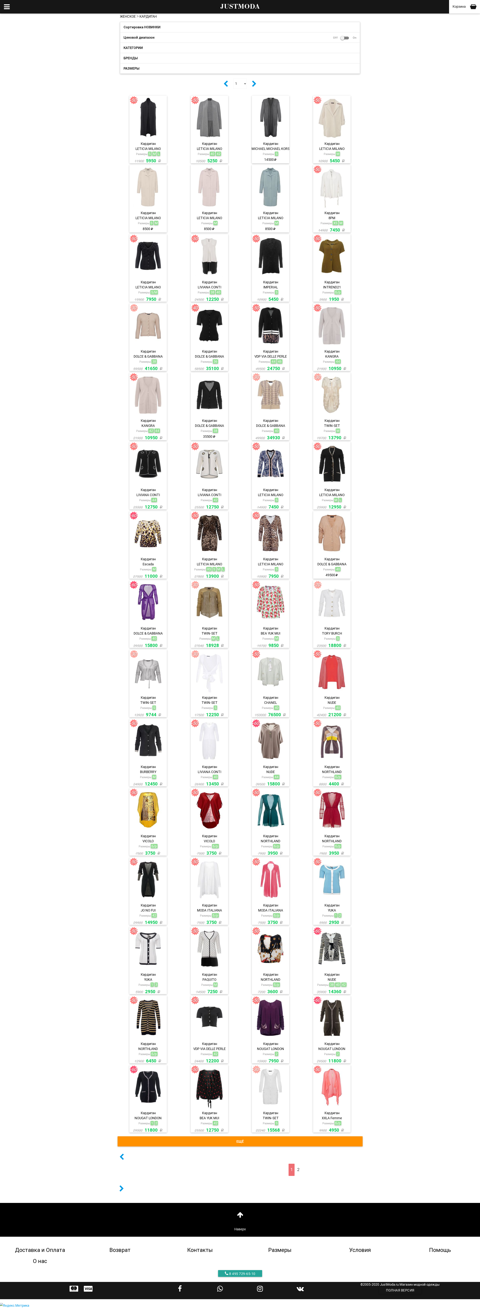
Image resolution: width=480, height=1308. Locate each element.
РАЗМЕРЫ (132, 68)
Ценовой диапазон (240, 37)
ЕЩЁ (240, 1141)
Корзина (459, 6)
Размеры (141, 154)
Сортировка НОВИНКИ (142, 27)
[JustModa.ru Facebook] (180, 1288)
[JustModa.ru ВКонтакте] (300, 1288)
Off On (344, 37)
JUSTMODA (240, 7)
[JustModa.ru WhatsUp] (220, 1288)
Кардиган (148, 16)
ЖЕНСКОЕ (128, 16)
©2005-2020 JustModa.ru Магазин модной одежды (400, 1284)
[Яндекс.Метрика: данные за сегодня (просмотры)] (14, 1305)
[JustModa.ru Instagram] (260, 1288)
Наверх (240, 1229)
